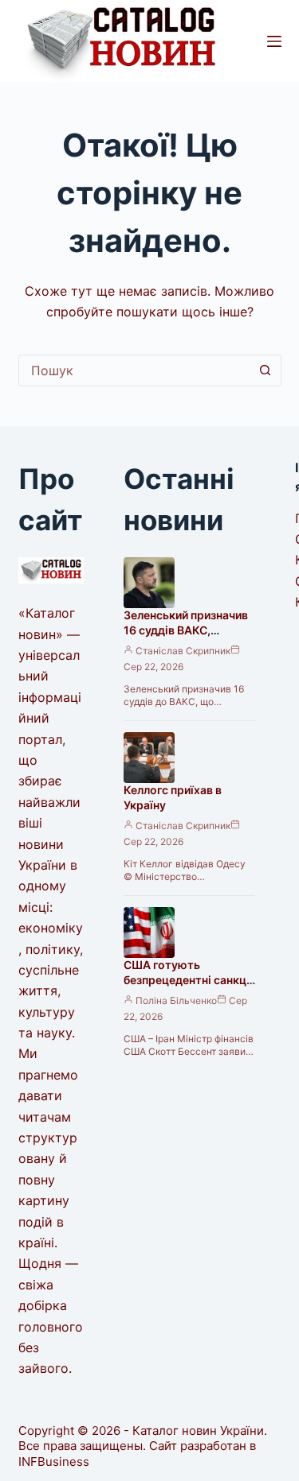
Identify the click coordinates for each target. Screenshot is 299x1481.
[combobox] (134, 370)
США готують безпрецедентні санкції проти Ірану (189, 980)
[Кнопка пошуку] (265, 370)
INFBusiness (53, 1461)
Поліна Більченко (176, 1000)
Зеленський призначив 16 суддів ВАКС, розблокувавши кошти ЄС (187, 637)
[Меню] (274, 41)
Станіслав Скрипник (183, 651)
